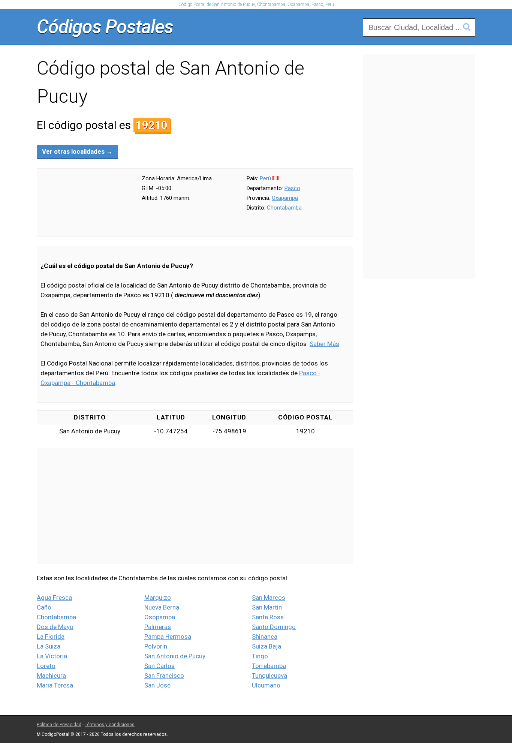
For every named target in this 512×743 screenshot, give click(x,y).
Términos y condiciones (110, 724)
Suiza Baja (266, 646)
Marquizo (157, 597)
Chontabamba (284, 207)
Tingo (260, 656)
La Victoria (52, 656)
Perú (265, 178)
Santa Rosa (268, 617)
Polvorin (155, 646)
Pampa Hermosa (167, 636)
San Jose (157, 685)
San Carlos (159, 666)
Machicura (51, 675)
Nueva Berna (161, 607)
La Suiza (48, 646)
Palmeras (157, 627)
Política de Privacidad (59, 724)
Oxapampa (285, 198)
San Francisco (164, 675)
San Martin (267, 607)
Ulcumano (266, 685)
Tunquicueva (269, 675)
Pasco (292, 188)
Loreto (46, 666)
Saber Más (324, 344)
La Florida (50, 636)
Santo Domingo (274, 627)
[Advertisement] (195, 505)
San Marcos (268, 597)
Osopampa (159, 617)
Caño (44, 607)
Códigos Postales (105, 26)
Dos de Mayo (55, 627)
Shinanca (264, 636)
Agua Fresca (54, 597)
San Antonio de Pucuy (174, 656)
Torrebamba (269, 666)
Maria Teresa (55, 685)
